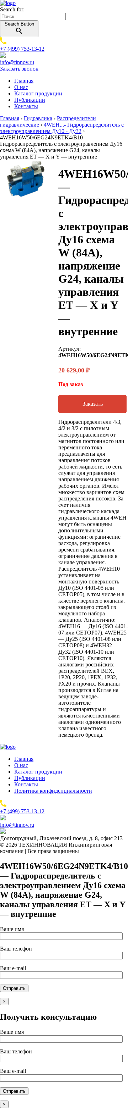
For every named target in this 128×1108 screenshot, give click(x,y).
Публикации (29, 100)
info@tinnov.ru (17, 62)
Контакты (26, 106)
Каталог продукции (38, 93)
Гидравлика (38, 118)
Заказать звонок (19, 69)
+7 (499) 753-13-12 (22, 49)
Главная (23, 81)
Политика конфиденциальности (53, 791)
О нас (21, 87)
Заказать (92, 404)
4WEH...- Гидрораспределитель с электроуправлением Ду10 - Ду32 (62, 128)
